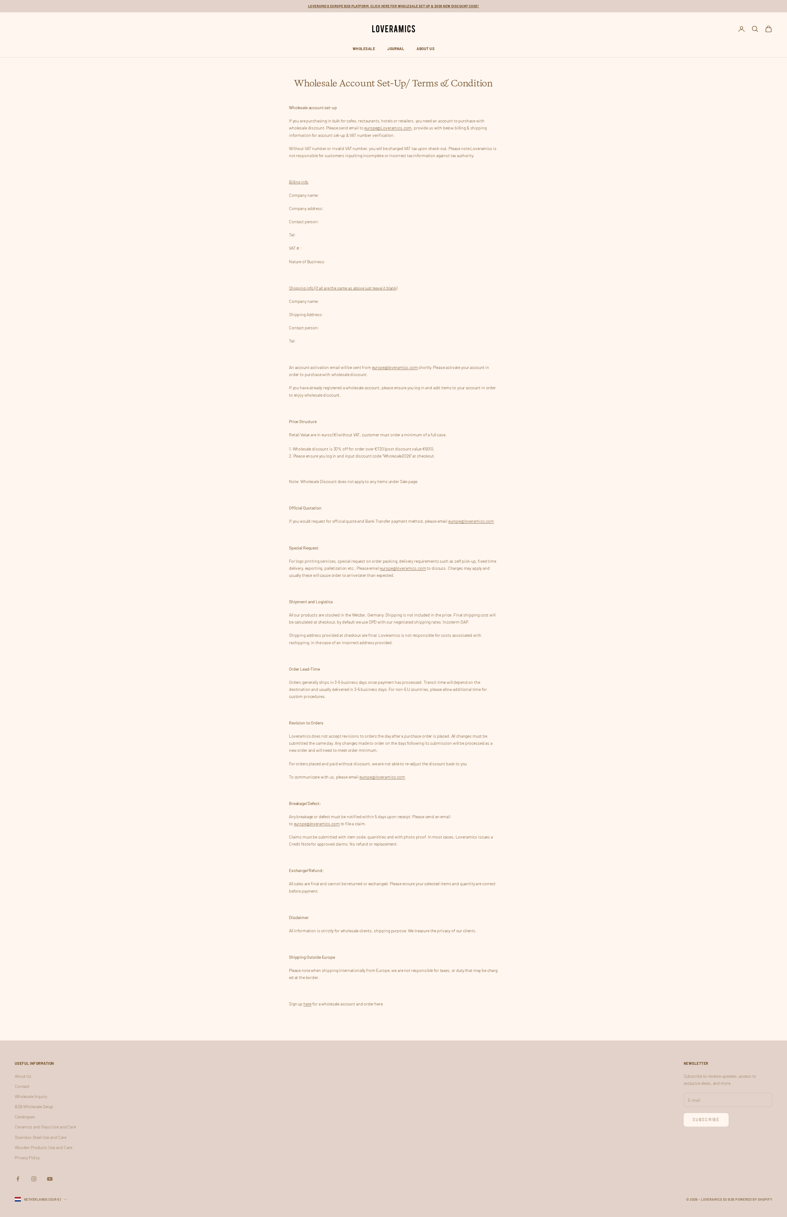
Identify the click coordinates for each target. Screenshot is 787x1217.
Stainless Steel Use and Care (40, 1137)
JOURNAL (395, 48)
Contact (22, 1086)
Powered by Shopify (753, 1199)
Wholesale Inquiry (31, 1096)
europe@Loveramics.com (388, 127)
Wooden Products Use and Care (43, 1147)
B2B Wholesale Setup (34, 1106)
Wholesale (364, 48)
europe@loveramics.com (395, 367)
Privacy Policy (27, 1157)
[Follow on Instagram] (34, 1179)
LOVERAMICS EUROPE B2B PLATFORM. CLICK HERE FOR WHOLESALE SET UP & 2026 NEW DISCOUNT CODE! (393, 6)
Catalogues (25, 1116)
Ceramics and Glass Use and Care (45, 1126)
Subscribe (706, 1119)
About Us (425, 48)
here (307, 1003)
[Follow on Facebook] (18, 1179)
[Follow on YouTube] (50, 1179)
